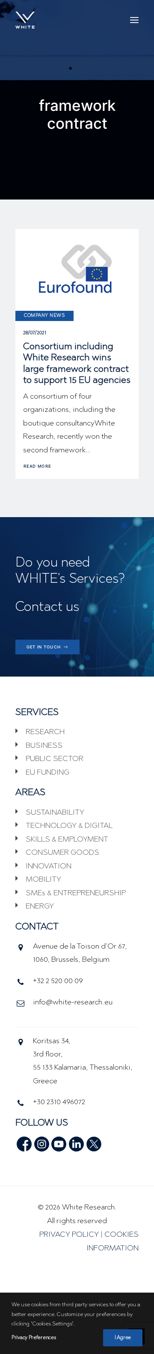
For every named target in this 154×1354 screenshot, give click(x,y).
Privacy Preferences (34, 1337)
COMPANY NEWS (44, 315)
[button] (134, 20)
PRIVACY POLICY (69, 1235)
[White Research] (25, 20)
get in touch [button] (44, 647)
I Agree (123, 1337)
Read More (37, 466)
